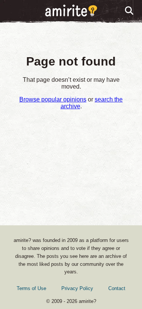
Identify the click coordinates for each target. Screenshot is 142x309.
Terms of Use (31, 288)
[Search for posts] (129, 11)
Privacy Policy (77, 288)
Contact (116, 288)
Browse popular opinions (52, 99)
